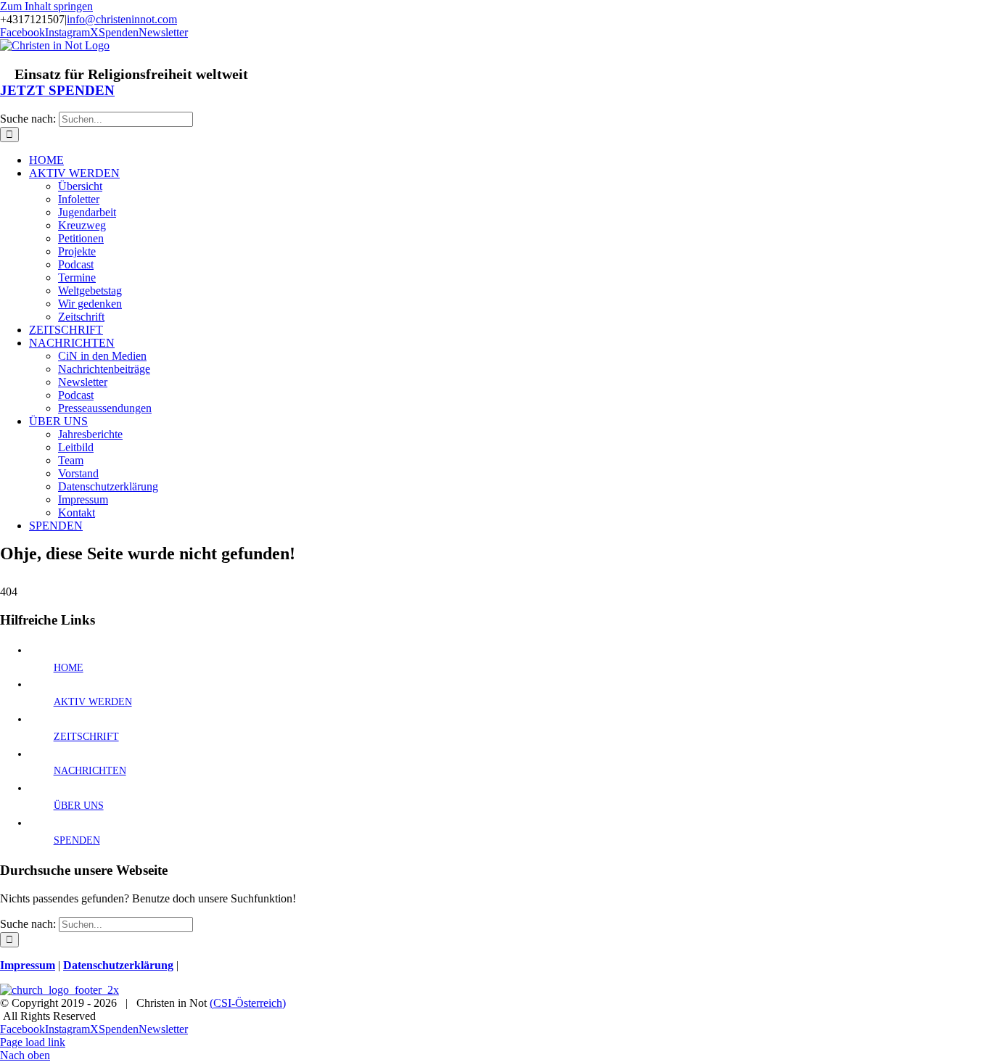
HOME (68, 667)
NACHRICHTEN (90, 770)
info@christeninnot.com (122, 19)
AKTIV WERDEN (93, 701)
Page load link (32, 1042)
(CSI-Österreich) (248, 1003)
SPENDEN (77, 840)
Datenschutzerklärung (118, 965)
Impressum (27, 965)
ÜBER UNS (79, 805)
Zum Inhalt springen (46, 6)
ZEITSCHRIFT (86, 736)
